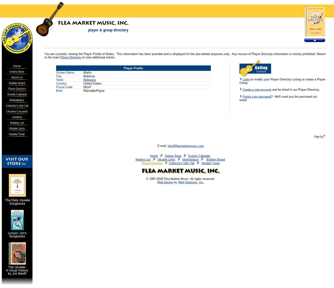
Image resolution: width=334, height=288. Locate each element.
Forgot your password (257, 96)
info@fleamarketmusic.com (186, 146)
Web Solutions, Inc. (191, 182)
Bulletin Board (216, 159)
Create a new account (257, 89)
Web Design (165, 182)
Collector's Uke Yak (181, 163)
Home (154, 156)
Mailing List (143, 159)
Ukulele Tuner (211, 163)
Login (246, 79)
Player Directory (70, 57)
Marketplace (190, 159)
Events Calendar (199, 156)
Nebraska (89, 80)
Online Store (173, 156)
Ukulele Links (166, 159)
